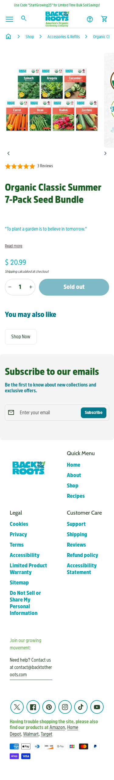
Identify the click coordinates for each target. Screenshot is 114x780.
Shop (30, 36)
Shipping (11, 271)
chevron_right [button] (105, 153)
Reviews (76, 545)
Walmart (31, 734)
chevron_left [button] (8, 153)
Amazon (57, 727)
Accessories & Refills (63, 36)
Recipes (76, 496)
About (74, 475)
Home (73, 465)
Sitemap (19, 583)
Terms (17, 545)
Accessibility (25, 555)
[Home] (57, 18)
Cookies (19, 524)
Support (76, 524)
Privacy (18, 534)
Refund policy (82, 555)
